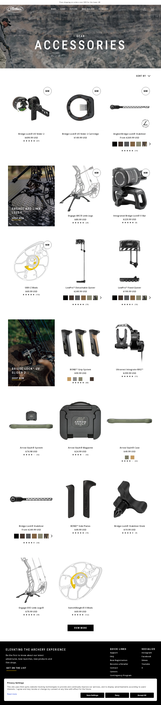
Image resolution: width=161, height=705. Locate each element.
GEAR (62, 9)
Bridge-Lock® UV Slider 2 (31, 134)
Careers (114, 671)
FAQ (112, 656)
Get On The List (16, 668)
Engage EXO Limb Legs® (31, 608)
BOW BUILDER (88, 9)
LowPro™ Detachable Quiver (80, 287)
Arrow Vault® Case (130, 447)
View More (80, 628)
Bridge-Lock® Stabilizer (31, 526)
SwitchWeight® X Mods (80, 608)
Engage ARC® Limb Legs (80, 215)
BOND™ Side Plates (80, 526)
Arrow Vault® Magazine (80, 447)
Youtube (146, 664)
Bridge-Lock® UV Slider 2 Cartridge (80, 134)
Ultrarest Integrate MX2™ (129, 369)
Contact (114, 667)
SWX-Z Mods (31, 287)
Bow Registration (118, 660)
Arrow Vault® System (31, 447)
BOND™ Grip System (80, 369)
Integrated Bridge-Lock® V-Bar (129, 215)
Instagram (147, 652)
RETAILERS (103, 9)
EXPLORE (74, 9)
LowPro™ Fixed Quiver (129, 287)
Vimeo (145, 660)
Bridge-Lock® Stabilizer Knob (129, 526)
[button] (137, 9)
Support (114, 652)
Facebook (146, 656)
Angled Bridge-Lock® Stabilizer (129, 134)
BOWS (53, 9)
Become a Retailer (119, 664)
